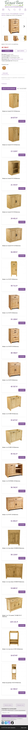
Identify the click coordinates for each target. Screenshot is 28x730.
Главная (3, 13)
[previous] (4, 26)
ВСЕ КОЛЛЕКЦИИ (14, 13)
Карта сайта (23, 727)
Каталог (8, 13)
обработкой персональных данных (9, 719)
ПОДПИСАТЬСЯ (14, 716)
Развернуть (4, 83)
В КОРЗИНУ (7, 50)
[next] (24, 26)
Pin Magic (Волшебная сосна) (16, 59)
